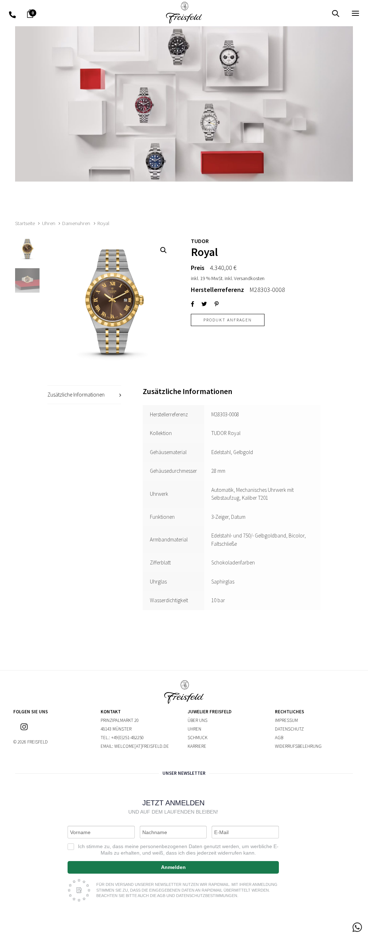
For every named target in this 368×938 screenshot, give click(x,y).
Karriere (197, 746)
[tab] (84, 394)
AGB (279, 738)
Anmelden (173, 867)
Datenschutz (289, 729)
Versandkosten (249, 278)
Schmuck (197, 738)
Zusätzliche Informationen (76, 394)
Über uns (197, 720)
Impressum (286, 720)
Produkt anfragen (227, 319)
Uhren (48, 223)
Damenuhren (76, 223)
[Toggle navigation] (300, 13)
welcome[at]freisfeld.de (141, 746)
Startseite (25, 223)
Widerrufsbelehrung (298, 746)
